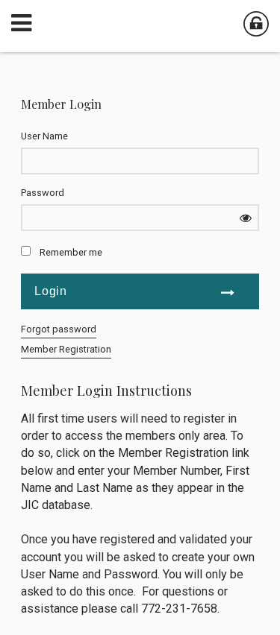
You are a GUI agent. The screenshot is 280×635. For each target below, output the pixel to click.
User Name (44, 136)
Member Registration (66, 349)
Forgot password (58, 329)
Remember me (71, 252)
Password (42, 192)
